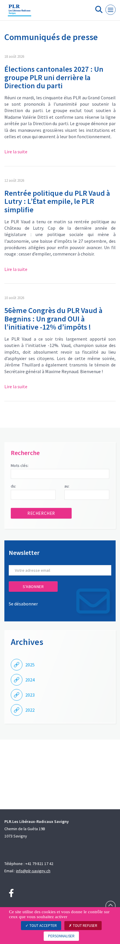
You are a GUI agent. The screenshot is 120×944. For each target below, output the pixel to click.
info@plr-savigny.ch (33, 870)
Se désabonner (23, 604)
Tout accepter (43, 925)
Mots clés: (20, 465)
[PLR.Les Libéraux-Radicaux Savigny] (19, 12)
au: (66, 486)
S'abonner (33, 586)
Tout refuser (84, 925)
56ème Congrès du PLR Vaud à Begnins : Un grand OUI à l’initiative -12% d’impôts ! (53, 318)
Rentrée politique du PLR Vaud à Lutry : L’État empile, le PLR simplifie (57, 201)
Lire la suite (15, 151)
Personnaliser (61, 936)
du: (13, 486)
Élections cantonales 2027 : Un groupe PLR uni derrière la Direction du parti (53, 77)
